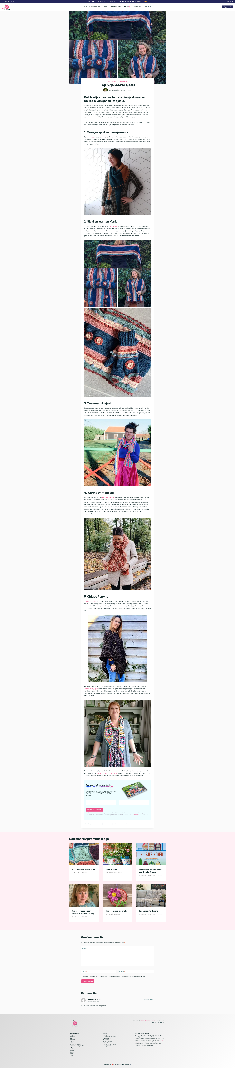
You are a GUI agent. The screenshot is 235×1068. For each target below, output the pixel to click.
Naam (84, 971)
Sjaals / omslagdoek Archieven (107, 773)
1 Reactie (129, 90)
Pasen (72, 1053)
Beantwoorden (148, 999)
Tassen (72, 1050)
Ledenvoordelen (107, 1041)
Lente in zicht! (112, 869)
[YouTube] (8, 1)
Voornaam (89, 801)
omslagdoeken (124, 823)
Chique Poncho (97, 596)
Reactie (85, 948)
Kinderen (72, 1049)
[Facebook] (3, 1)
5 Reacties (159, 914)
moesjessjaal (90, 137)
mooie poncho (91, 601)
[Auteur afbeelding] (105, 90)
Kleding (72, 1036)
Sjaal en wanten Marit (102, 221)
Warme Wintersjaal (100, 492)
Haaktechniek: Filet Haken (83, 869)
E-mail (122, 801)
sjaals (132, 823)
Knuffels (72, 1039)
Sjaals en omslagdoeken (77, 1046)
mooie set (113, 226)
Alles (71, 1035)
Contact (105, 1035)
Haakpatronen (107, 1038)
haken (115, 823)
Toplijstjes (123, 81)
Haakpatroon (113, 81)
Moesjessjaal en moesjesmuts (107, 132)
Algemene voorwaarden (110, 1044)
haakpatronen (97, 823)
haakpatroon (107, 823)
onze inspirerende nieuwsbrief (149, 1020)
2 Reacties (159, 875)
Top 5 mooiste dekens (148, 911)
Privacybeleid (135, 814)
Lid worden (106, 1039)
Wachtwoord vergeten (109, 1036)
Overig (72, 1052)
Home (85, 7)
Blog (105, 7)
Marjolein (114, 90)
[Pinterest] (11, 1)
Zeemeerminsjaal (99, 403)
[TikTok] (13, 1)
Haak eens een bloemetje (116, 911)
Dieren (72, 1041)
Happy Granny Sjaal (91, 689)
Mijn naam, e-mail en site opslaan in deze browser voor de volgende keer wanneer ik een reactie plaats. (115, 976)
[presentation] (84, 854)
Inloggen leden (227, 7)
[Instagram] (6, 1)
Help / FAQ (106, 1042)
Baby (71, 1042)
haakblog (88, 823)
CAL (71, 1047)
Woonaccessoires (75, 1044)
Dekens (72, 1038)
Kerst (71, 1055)
